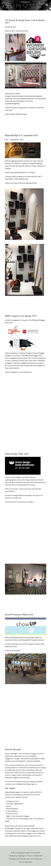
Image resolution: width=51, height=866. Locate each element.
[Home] (6, 5)
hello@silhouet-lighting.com (18, 856)
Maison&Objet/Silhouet (18, 172)
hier (16, 489)
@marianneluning (33, 96)
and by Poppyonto (36, 859)
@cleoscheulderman (19, 96)
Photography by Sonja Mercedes (19, 859)
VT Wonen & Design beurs (18, 108)
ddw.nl (12, 491)
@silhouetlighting (13, 103)
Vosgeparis (16, 320)
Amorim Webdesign (25, 862)
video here (8, 110)
